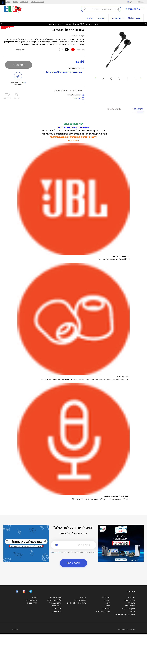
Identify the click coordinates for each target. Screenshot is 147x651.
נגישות (132, 611)
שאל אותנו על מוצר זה (74, 95)
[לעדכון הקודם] (146, 24)
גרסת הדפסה (76, 98)
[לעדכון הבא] (1, 24)
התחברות (141, 2)
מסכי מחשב (57, 608)
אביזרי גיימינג (56, 611)
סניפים (89, 18)
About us (7, 2)
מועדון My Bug (134, 18)
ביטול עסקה (24, 2)
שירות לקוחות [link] (105, 597)
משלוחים (107, 600)
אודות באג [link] (131, 597)
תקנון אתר (131, 603)
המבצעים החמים (80, 600)
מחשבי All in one (55, 603)
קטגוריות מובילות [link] (55, 597)
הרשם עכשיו (73, 563)
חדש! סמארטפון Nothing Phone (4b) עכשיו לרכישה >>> (73, 24)
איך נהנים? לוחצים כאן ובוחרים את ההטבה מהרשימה (73, 136)
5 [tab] (121, 72)
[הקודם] (141, 78)
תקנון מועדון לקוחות (128, 608)
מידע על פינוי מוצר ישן (103, 611)
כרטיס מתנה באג (31, 600)
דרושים (15, 2)
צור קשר (107, 606)
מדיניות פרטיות (130, 606)
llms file (15, 629)
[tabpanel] (118, 50)
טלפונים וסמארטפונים (54, 600)
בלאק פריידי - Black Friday (76, 603)
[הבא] (95, 78)
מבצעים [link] (83, 597)
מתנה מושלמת (117, 18)
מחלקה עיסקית (129, 600)
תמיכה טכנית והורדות (37, 2)
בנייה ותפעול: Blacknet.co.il (126, 629)
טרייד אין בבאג (32, 603)
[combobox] (101, 9)
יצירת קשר (101, 18)
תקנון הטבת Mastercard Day (124, 614)
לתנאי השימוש (55, 552)
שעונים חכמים (56, 606)
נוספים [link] (34, 597)
